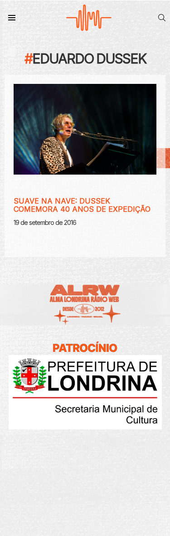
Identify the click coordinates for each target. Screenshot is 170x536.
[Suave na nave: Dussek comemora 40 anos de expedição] (85, 129)
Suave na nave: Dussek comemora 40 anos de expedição (82, 205)
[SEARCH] (161, 17)
